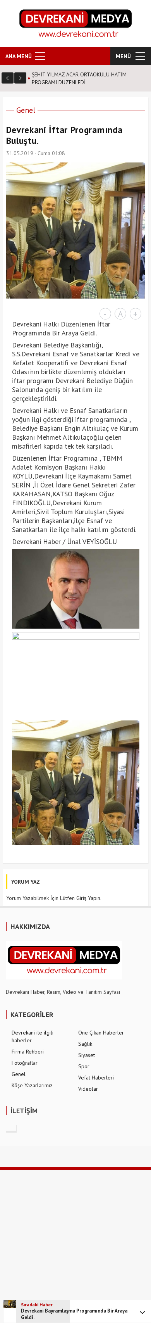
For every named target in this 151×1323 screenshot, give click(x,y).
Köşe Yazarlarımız (32, 1085)
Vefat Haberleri (96, 1077)
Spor (83, 1066)
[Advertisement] (75, 1245)
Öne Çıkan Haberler (101, 1032)
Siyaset (86, 1055)
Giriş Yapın (88, 898)
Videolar (88, 1088)
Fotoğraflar (25, 1062)
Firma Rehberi (28, 1051)
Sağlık (85, 1043)
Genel (25, 110)
